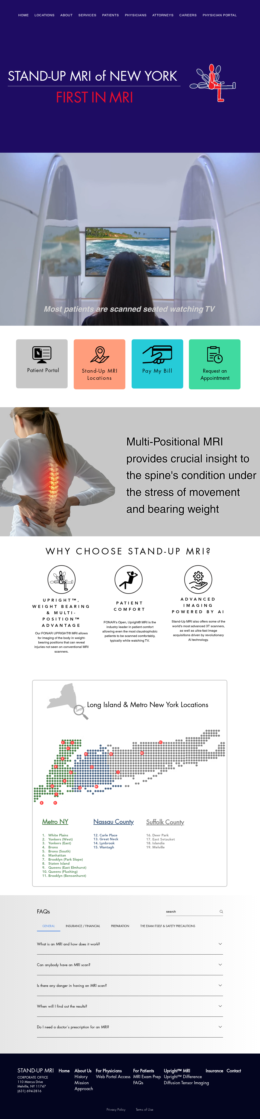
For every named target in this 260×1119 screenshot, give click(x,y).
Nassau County (113, 821)
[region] (65, 835)
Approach (84, 1088)
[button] (66, 15)
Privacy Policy (116, 1109)
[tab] (48, 926)
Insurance (214, 1070)
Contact (234, 1070)
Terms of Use (144, 1109)
